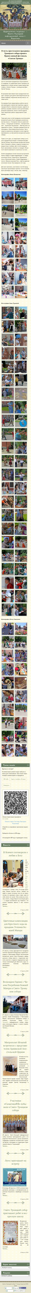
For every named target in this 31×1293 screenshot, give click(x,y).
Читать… (5, 906)
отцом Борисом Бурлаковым (26, 881)
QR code (6, 779)
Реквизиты (6, 785)
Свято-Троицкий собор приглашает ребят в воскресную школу (15, 1213)
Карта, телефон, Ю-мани (18, 779)
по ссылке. (5, 819)
